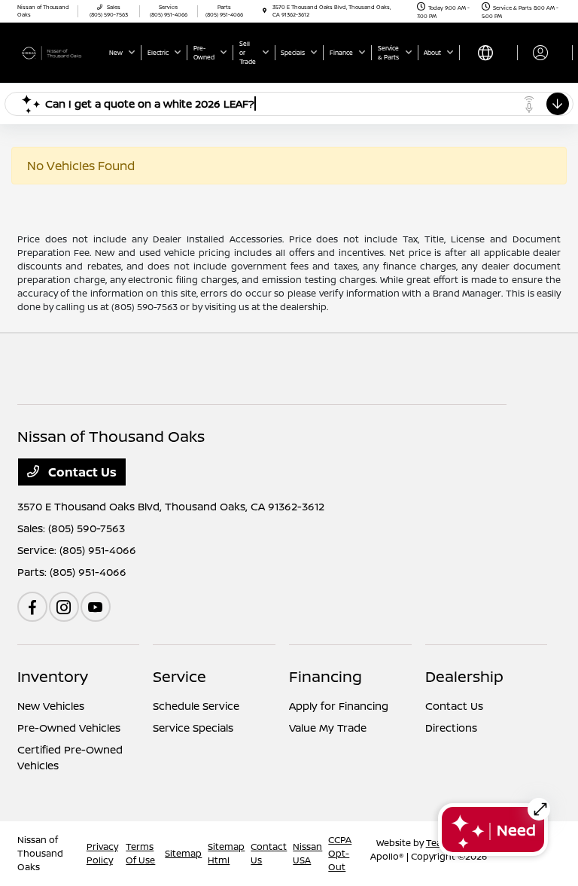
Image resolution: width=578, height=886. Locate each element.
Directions (451, 727)
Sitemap (183, 853)
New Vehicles (50, 706)
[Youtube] (96, 607)
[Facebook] (32, 607)
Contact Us (81, 472)
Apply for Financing (338, 706)
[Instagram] (64, 607)
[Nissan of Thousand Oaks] (58, 52)
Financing (325, 676)
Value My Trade (328, 727)
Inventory (52, 676)
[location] (264, 11)
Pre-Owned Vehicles (68, 727)
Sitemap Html (226, 853)
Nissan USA (307, 853)
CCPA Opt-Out (339, 853)
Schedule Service (196, 706)
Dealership (464, 676)
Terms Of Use (140, 853)
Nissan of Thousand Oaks (40, 853)
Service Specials (193, 727)
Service (179, 676)
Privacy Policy (102, 853)
